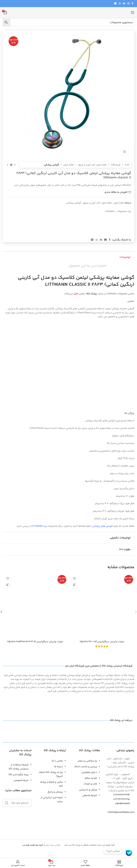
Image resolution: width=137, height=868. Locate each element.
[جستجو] (7, 803)
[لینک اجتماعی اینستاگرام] (128, 3)
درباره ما (58, 767)
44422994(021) (121, 795)
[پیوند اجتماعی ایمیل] (105, 240)
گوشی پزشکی (51, 165)
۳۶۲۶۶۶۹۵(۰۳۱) (121, 799)
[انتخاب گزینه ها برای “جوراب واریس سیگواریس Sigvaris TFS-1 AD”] (74, 585)
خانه (127, 165)
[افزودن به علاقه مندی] (74, 578)
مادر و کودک (90, 784)
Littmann (110, 211)
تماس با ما (57, 761)
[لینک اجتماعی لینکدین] (124, 3)
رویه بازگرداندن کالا (19, 775)
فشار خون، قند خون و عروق (92, 165)
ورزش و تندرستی (88, 790)
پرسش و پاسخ (55, 792)
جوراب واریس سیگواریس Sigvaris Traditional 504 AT (35, 642)
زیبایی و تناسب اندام (86, 767)
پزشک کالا (91, 294)
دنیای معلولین (89, 772)
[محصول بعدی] (7, 165)
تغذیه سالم (91, 778)
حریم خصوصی (21, 780)
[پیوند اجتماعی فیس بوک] (132, 3)
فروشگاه (116, 165)
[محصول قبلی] (15, 165)
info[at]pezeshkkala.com (121, 812)
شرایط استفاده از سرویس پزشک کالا (19, 767)
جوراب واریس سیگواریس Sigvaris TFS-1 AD (102, 642)
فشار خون (68, 165)
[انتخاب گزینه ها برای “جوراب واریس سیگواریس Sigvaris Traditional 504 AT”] (7, 585)
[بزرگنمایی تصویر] (124, 152)
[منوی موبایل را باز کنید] (132, 12)
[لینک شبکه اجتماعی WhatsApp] (120, 3)
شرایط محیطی (89, 795)
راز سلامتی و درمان (87, 761)
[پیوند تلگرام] (115, 3)
